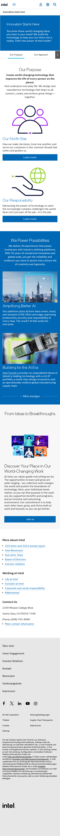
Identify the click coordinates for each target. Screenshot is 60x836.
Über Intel (8, 646)
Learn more (30, 157)
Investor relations (15, 564)
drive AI (24, 311)
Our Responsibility (18, 200)
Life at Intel (11, 579)
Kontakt (6, 668)
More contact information (19, 624)
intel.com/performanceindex (19, 756)
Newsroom (8, 676)
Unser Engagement (13, 653)
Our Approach (41, 54)
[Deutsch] (47, 4)
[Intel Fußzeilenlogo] (8, 805)
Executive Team (14, 555)
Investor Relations (12, 661)
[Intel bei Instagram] (35, 704)
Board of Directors (15, 559)
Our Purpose (16, 54)
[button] (30, 146)
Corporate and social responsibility (25, 588)
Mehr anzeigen (31, 396)
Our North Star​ (15, 138)
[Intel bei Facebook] (4, 704)
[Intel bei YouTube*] (27, 704)
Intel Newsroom (14, 550)
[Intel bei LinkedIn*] (19, 704)
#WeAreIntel (12, 592)
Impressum (8, 691)
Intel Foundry (10, 373)
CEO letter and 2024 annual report (25, 546)
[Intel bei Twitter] (12, 704)
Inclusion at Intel (14, 583)
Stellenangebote (12, 683)
